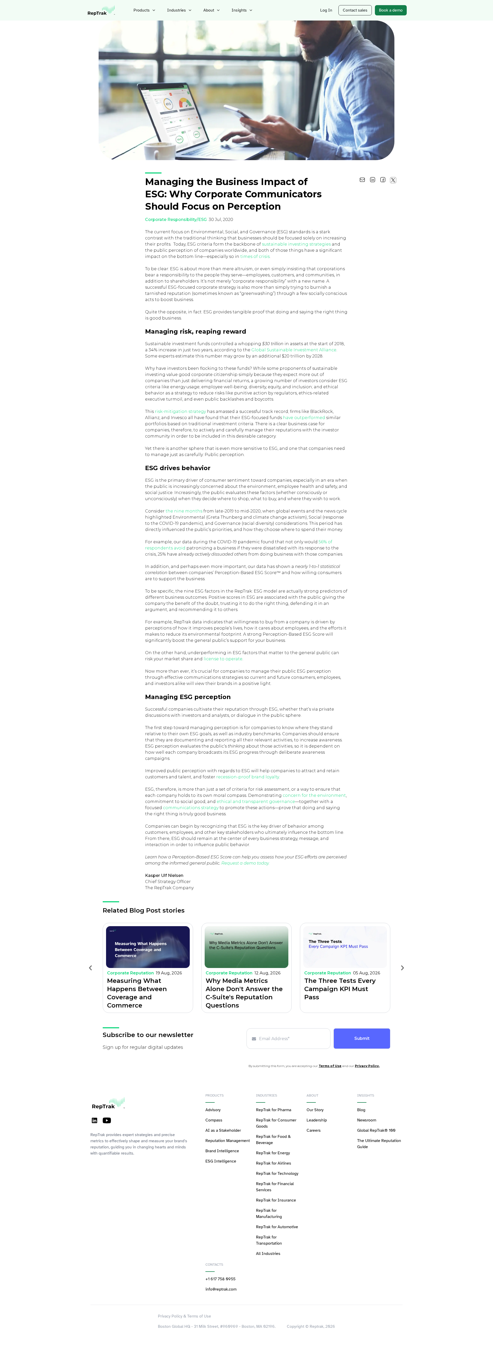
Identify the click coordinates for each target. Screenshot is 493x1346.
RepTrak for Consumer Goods (276, 1123)
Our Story (315, 1109)
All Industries (268, 1253)
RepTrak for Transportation (269, 1240)
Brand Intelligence (222, 1151)
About (208, 10)
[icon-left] (90, 968)
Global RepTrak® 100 (376, 1130)
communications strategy (191, 807)
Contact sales (355, 10)
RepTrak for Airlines (273, 1163)
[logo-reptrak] (101, 10)
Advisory (213, 1109)
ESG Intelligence (220, 1161)
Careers (314, 1130)
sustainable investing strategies (296, 244)
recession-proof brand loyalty (247, 776)
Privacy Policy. (367, 1066)
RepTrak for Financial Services (275, 1187)
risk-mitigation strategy (180, 411)
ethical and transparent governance (256, 801)
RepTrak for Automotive (277, 1226)
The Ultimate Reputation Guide (379, 1143)
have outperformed (304, 417)
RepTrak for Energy (273, 1153)
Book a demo (391, 10)
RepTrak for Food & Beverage (273, 1139)
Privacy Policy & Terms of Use (184, 1316)
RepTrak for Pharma (273, 1109)
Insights (239, 10)
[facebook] (383, 180)
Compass (213, 1120)
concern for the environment (314, 795)
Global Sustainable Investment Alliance (293, 349)
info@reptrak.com (220, 1289)
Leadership (317, 1120)
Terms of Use (330, 1066)
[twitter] (392, 179)
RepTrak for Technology (277, 1173)
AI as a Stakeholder (223, 1130)
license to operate (223, 658)
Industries (176, 10)
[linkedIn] (372, 180)
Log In (326, 10)
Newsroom (366, 1120)
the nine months (184, 511)
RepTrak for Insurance (276, 1200)
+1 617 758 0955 (220, 1279)
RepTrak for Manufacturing (269, 1213)
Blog (361, 1109)
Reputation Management (227, 1140)
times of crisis (255, 256)
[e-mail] (362, 180)
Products (142, 10)
